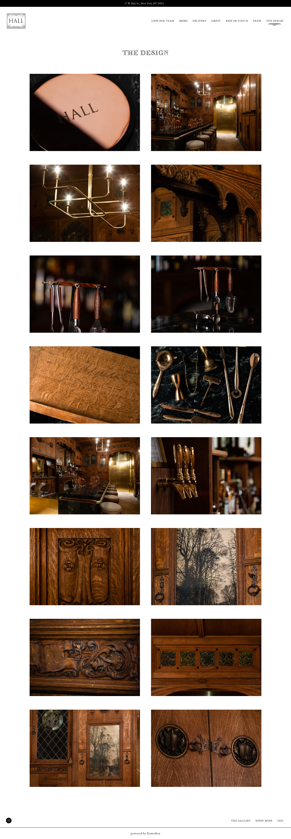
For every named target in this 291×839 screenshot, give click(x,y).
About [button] (216, 21)
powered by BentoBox (145, 833)
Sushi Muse (263, 820)
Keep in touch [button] (237, 21)
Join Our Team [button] (162, 21)
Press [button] (257, 21)
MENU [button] (183, 21)
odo (280, 820)
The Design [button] (274, 21)
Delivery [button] (199, 21)
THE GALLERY (241, 820)
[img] (85, 112)
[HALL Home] (21, 20)
